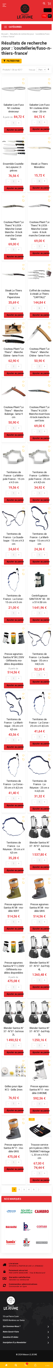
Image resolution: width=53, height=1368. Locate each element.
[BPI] (27, 1227)
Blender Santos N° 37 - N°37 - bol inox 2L (14, 1031)
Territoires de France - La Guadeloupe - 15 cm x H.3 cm (13, 539)
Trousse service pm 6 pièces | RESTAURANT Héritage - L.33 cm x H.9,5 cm (39, 1151)
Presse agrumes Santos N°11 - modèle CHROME (39, 1090)
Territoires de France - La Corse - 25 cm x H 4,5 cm (39, 723)
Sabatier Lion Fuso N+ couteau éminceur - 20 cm (39, 108)
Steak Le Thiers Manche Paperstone (13, 294)
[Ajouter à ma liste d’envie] (23, 79)
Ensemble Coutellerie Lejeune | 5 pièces (13, 167)
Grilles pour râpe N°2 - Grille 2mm (13, 1088)
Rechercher (44, 3)
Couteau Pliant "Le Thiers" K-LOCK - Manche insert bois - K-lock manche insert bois (39, 413)
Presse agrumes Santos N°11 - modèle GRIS (14, 1148)
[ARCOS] (11, 1211)
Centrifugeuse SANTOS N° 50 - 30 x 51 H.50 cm (39, 599)
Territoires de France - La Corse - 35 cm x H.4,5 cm (13, 784)
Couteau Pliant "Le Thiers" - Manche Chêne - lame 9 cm (39, 352)
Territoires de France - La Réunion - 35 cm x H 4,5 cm (13, 848)
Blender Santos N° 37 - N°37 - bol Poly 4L (39, 966)
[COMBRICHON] (42, 1242)
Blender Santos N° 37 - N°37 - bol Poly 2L (39, 1031)
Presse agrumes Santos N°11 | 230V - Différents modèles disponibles (13, 968)
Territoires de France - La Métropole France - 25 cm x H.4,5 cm (39, 477)
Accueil (4, 34)
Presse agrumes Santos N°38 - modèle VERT (14, 908)
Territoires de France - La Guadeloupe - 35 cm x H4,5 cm (39, 659)
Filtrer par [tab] (13, 61)
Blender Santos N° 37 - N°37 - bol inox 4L (39, 846)
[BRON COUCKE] (27, 1242)
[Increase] (19, 123)
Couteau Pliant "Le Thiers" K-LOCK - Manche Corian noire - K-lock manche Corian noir (39, 228)
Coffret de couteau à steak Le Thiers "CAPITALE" (39, 294)
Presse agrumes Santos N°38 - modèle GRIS (39, 908)
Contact (47, 10)
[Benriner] (27, 1211)
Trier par (32, 70)
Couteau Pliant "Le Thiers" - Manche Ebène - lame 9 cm (14, 352)
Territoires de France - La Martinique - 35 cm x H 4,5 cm (13, 724)
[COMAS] (42, 1227)
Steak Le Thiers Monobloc (39, 165)
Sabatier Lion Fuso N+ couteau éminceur (14, 108)
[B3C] (11, 1227)
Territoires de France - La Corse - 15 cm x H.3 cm (13, 599)
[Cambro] (42, 1211)
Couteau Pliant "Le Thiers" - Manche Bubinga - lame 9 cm (14, 412)
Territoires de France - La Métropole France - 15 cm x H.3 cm (13, 477)
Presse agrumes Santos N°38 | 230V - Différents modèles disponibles (13, 659)
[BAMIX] (11, 1242)
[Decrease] (9, 123)
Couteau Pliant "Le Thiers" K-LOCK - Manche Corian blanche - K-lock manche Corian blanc (14, 230)
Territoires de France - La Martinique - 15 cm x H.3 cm (39, 539)
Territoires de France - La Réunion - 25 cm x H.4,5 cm (39, 786)
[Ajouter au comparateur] (23, 83)
